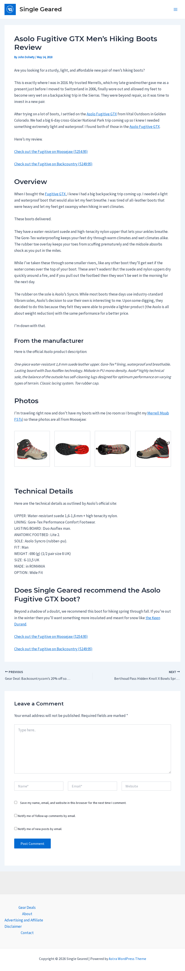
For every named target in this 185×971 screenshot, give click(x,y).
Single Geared (41, 9)
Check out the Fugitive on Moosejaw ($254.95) (51, 151)
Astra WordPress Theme (127, 958)
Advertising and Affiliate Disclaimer (24, 923)
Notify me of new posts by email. (40, 829)
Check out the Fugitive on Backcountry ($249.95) (53, 163)
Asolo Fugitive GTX (102, 113)
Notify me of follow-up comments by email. (47, 816)
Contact (27, 932)
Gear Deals (27, 907)
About (27, 913)
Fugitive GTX (55, 193)
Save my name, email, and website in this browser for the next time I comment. (73, 803)
